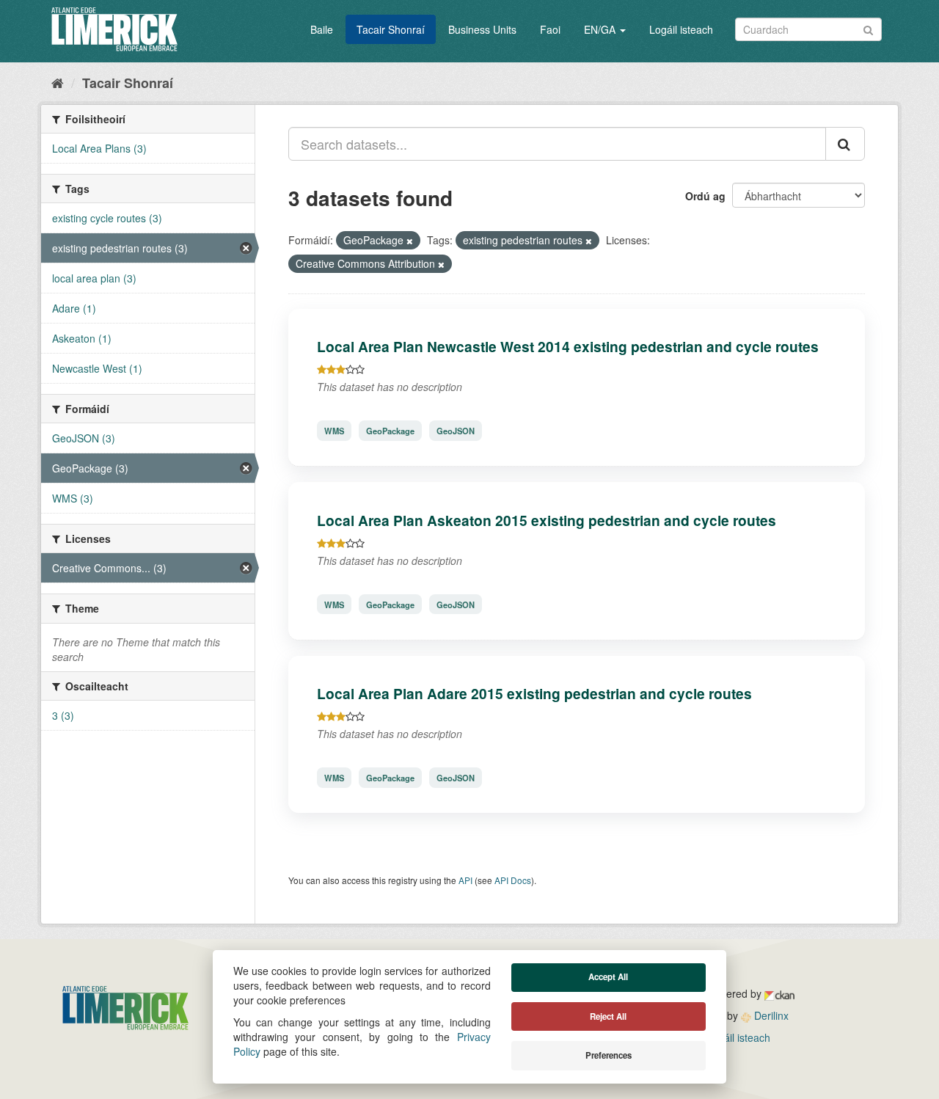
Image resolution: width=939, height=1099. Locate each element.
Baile (321, 29)
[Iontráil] (868, 28)
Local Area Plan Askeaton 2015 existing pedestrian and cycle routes (546, 520)
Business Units (482, 29)
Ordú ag (705, 196)
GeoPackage (390, 431)
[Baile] (57, 82)
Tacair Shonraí (391, 29)
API (465, 880)
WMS (334, 431)
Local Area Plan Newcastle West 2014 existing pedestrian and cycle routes (568, 346)
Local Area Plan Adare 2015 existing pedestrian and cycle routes (534, 693)
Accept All (608, 977)
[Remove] (409, 241)
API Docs (512, 880)
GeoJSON (455, 431)
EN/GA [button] (601, 29)
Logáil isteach (681, 29)
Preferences (608, 1055)
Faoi (550, 29)
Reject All (608, 1016)
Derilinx (770, 1015)
